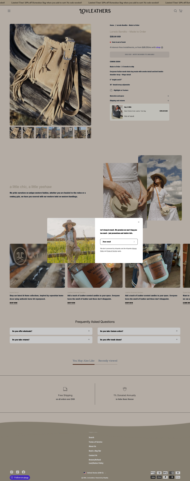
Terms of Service (112, 251)
